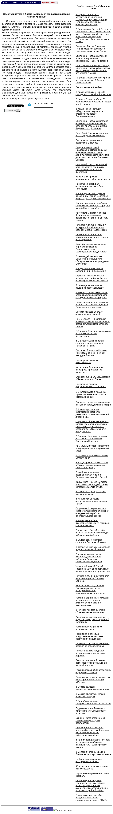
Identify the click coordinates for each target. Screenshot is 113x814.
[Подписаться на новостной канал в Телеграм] (43, 106)
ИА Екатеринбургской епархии (17, 98)
